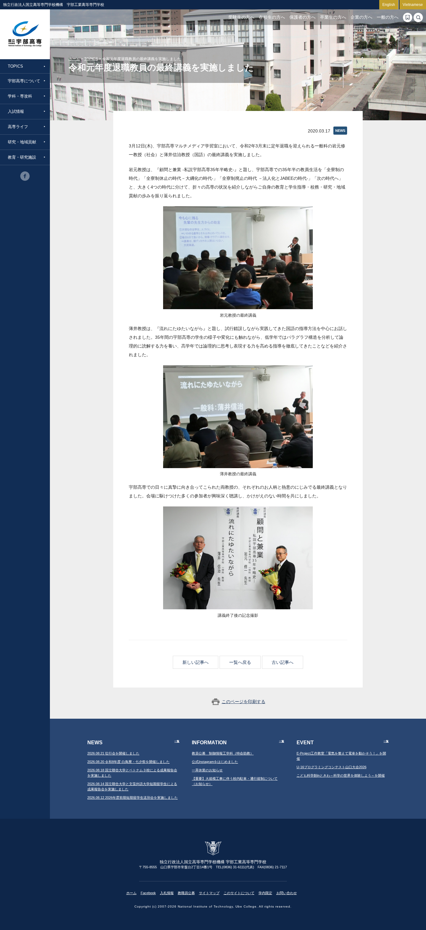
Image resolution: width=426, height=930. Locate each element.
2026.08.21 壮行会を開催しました (113, 753)
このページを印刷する (243, 701)
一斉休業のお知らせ (207, 770)
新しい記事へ (195, 662)
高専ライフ (18, 126)
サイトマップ (209, 893)
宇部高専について (24, 81)
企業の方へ (361, 17)
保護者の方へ (302, 17)
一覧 (176, 741)
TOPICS (15, 66)
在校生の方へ (272, 17)
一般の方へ (388, 17)
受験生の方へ (241, 17)
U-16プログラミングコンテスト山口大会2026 (331, 767)
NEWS (340, 130)
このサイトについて (239, 893)
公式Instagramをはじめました (215, 762)
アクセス (407, 17)
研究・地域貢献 (22, 142)
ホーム (74, 59)
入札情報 (167, 893)
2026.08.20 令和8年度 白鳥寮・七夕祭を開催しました (128, 762)
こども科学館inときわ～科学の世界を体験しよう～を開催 (341, 775)
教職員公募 (186, 893)
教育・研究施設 (22, 157)
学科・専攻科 (20, 96)
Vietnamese (413, 4)
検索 (418, 17)
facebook (25, 176)
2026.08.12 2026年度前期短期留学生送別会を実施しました (132, 797)
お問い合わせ (286, 893)
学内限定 (265, 893)
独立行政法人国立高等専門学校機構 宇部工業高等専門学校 (25, 34)
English (388, 4)
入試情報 (16, 111)
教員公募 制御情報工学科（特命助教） (223, 753)
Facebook (148, 893)
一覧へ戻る (240, 662)
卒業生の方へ (333, 17)
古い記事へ (282, 662)
